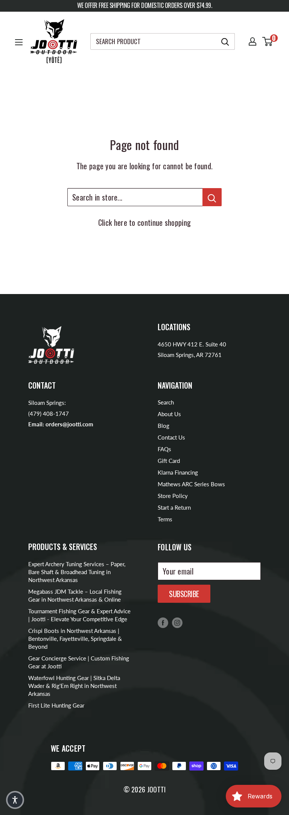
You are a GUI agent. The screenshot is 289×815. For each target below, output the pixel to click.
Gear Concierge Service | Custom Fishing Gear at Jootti (78, 662)
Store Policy (173, 495)
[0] (267, 41)
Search (166, 402)
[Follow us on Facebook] (163, 622)
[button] (15, 800)
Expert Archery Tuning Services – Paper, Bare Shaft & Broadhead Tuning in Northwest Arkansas (76, 572)
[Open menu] (19, 42)
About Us (169, 414)
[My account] (252, 41)
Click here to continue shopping (144, 222)
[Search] (225, 41)
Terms (165, 519)
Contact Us (171, 437)
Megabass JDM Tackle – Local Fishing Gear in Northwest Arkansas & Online (75, 595)
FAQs (164, 449)
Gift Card (169, 460)
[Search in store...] (212, 197)
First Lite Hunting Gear (56, 705)
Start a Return (174, 507)
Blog (163, 425)
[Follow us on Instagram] (177, 622)
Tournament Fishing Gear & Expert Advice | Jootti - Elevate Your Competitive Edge (79, 615)
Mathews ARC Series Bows (191, 484)
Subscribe (184, 593)
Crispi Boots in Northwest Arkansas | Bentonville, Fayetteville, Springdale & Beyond (75, 638)
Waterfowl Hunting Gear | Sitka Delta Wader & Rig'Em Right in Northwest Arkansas (74, 685)
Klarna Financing (178, 472)
